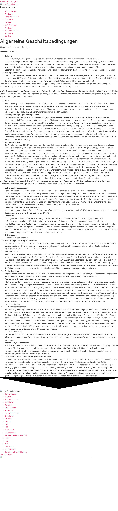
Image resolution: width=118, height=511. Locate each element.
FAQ (6, 424)
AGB (6, 427)
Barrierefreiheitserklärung (16, 435)
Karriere (8, 22)
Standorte (9, 19)
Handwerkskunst (12, 17)
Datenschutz (10, 432)
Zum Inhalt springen (8, 1)
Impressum (9, 430)
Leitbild (8, 421)
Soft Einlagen (10, 11)
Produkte (9, 14)
